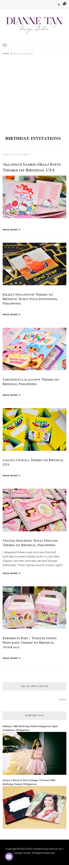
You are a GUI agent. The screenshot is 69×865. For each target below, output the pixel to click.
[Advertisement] (34, 92)
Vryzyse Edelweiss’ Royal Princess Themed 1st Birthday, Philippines (30, 543)
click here (62, 699)
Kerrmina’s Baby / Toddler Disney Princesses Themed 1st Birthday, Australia (30, 642)
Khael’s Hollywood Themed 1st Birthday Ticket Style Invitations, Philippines (30, 299)
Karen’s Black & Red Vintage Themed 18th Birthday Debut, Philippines (29, 782)
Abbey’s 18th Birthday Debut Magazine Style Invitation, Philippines (30, 728)
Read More (10, 229)
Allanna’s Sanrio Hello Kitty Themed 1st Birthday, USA (32, 167)
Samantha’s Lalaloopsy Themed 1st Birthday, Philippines (31, 381)
